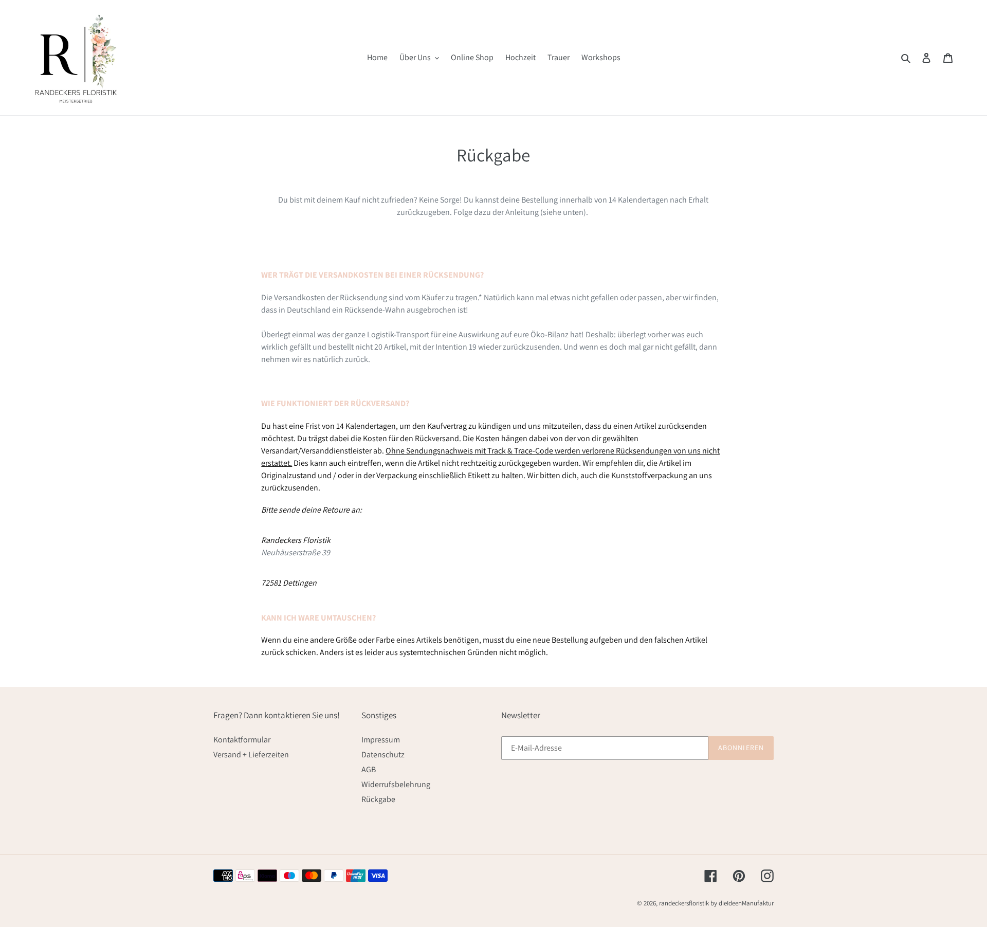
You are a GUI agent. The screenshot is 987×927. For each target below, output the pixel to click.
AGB (368, 769)
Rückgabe (378, 799)
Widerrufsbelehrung (395, 784)
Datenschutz (383, 754)
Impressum (380, 739)
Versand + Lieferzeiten (251, 754)
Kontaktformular (241, 739)
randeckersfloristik (684, 903)
